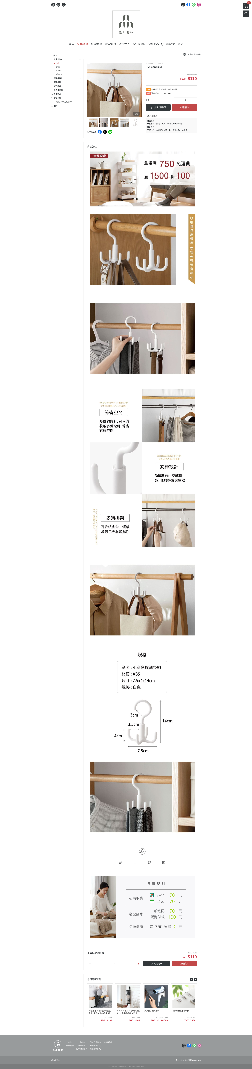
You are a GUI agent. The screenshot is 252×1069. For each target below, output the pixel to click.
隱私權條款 (108, 1042)
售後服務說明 (95, 1049)
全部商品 (81, 1042)
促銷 (148, 93)
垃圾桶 (58, 67)
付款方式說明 (95, 1042)
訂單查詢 (81, 1045)
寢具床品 (59, 71)
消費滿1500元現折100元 (64, 102)
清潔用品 (59, 74)
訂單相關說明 (81, 1049)
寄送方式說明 (95, 1045)
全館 (148, 89)
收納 (57, 63)
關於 (70, 1042)
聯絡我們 (70, 1045)
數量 (147, 100)
